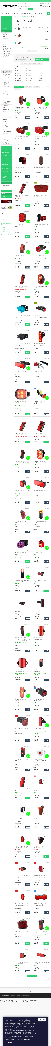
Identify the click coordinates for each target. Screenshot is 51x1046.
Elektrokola (5, 19)
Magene (30, 75)
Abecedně (17, 89)
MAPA (21, 990)
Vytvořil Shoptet (47, 995)
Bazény (3, 191)
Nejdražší (36, 86)
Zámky (4, 121)
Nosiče (5, 69)
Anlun (29, 68)
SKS (29, 77)
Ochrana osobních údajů (43, 991)
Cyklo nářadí (6, 53)
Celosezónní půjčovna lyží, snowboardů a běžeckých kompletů (6, 232)
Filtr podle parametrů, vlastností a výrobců (31, 63)
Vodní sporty (5, 168)
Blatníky (5, 42)
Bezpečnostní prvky (6, 39)
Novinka (22, 57)
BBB (18, 70)
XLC (29, 80)
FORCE (30, 72)
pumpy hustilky (7, 107)
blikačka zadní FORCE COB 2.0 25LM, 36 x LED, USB (29, 38)
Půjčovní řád (33, 991)
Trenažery (4, 174)
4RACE (19, 68)
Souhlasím (42, 1020)
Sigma (19, 77)
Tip (27, 57)
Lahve (4, 65)
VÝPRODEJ (4, 193)
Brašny (5, 44)
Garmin (3, 227)
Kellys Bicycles (31, 73)
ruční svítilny (6, 86)
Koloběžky (4, 22)
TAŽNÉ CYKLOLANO (5, 139)
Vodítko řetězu (7, 117)
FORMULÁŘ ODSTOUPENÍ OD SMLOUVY (31, 990)
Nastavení (9, 1043)
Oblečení (4, 150)
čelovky (5, 89)
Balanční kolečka (5, 34)
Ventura (19, 80)
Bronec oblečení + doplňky (5, 126)
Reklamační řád (27, 991)
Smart (40, 77)
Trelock (30, 78)
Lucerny (6, 96)
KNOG (40, 73)
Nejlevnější (28, 86)
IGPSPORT (19, 73)
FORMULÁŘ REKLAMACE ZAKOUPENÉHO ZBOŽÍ (12, 991)
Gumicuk (5, 129)
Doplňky (4, 31)
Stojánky (5, 115)
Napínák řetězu (7, 131)
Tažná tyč (5, 133)
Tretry (3, 147)
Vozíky (3, 161)
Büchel (40, 70)
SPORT (3, 183)
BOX (4, 187)
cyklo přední (6, 77)
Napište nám (38, 13)
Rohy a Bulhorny (5, 112)
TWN (40, 78)
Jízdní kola (4, 17)
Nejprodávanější (19, 86)
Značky (3, 196)
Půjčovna (4, 155)
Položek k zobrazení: (42, 59)
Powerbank (6, 91)
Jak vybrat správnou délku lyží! (6, 224)
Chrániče (5, 58)
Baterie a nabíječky (6, 94)
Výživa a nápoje (4, 158)
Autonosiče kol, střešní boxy (5, 165)
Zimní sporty (5, 171)
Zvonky (5, 119)
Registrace (47, 3)
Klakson (5, 61)
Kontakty (15, 13)
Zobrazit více (31, 50)
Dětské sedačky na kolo (7, 49)
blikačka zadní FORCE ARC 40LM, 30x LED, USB (34, 27)
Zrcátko (5, 123)
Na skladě (18, 55)
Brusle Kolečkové (4, 25)
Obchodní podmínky (26, 13)
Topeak (19, 78)
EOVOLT (19, 72)
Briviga (30, 70)
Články (7, 13)
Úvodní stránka (2, 13)
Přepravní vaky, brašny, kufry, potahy (7, 102)
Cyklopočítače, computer (7, 56)
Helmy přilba (6, 105)
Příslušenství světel (7, 75)
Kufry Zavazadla (5, 136)
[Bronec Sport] (9, 6)
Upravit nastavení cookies (24, 995)
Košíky (4, 63)
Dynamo (6, 99)
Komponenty (5, 28)
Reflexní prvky (6, 109)
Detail (27, 205)
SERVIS (3, 180)
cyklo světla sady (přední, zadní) (7, 83)
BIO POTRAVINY (5, 152)
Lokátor (5, 67)
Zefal (40, 80)
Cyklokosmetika (7, 51)
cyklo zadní (7, 80)
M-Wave (19, 75)
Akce (17, 57)
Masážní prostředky (6, 143)
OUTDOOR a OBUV (5, 177)
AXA (40, 68)
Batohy (5, 36)
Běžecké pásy (6, 185)
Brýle (4, 46)
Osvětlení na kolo (6, 72)
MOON (40, 75)
